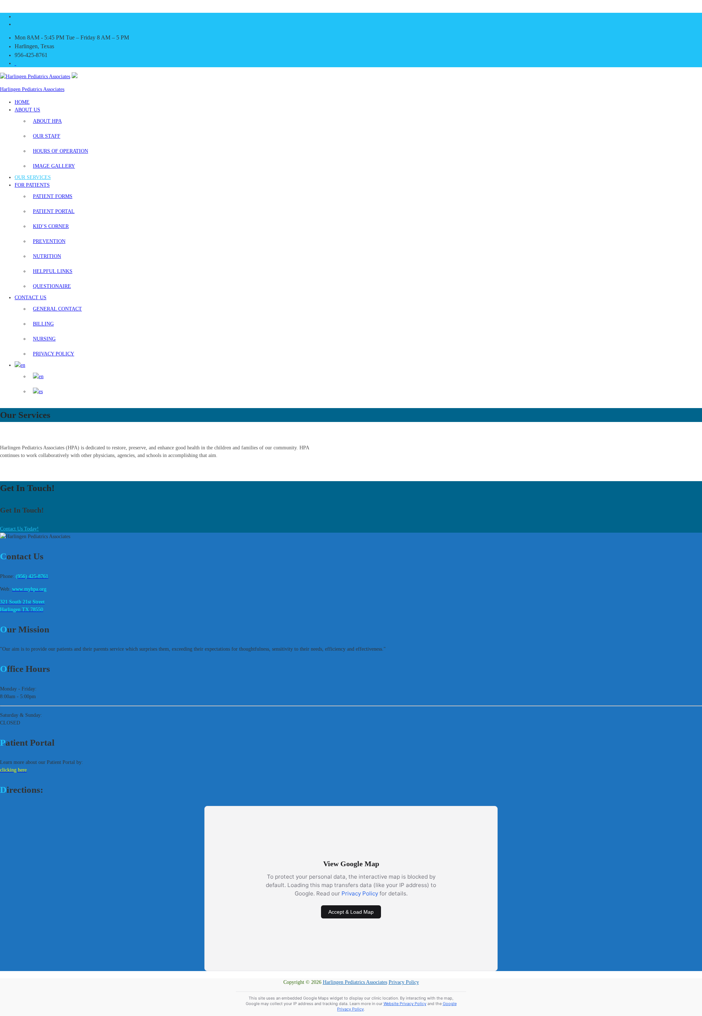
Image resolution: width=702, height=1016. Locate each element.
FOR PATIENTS (32, 185)
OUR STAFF (46, 136)
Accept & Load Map (351, 912)
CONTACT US (30, 297)
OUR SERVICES (33, 177)
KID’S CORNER (51, 226)
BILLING (43, 324)
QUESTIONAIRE (52, 286)
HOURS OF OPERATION (60, 151)
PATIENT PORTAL (54, 211)
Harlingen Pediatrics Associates (32, 89)
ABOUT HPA (47, 121)
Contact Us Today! (19, 529)
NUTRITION (47, 256)
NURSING (44, 339)
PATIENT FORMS (52, 196)
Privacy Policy (359, 893)
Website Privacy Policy (405, 1003)
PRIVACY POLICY (53, 354)
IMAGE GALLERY (54, 166)
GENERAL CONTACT (57, 309)
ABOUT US (27, 110)
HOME (22, 102)
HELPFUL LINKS (52, 271)
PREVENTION (49, 241)
